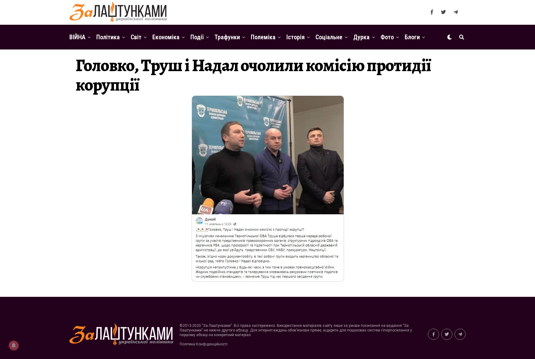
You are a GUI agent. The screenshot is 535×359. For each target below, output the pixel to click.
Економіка (166, 37)
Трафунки (227, 37)
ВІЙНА (77, 37)
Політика (108, 37)
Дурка (361, 37)
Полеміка (263, 37)
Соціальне (328, 37)
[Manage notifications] (14, 345)
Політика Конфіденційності (204, 344)
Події (197, 37)
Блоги (412, 37)
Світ (136, 37)
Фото (387, 37)
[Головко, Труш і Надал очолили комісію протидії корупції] (267, 282)
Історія (295, 37)
